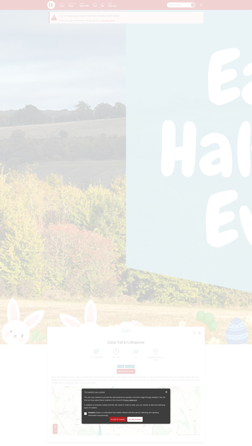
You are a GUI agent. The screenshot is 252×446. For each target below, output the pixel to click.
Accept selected (135, 419)
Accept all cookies (118, 419)
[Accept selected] (166, 392)
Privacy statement (130, 400)
